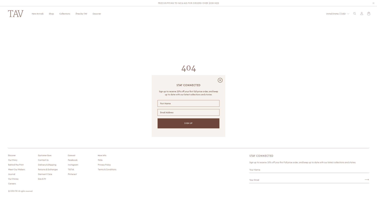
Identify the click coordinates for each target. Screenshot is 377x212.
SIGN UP (188, 123)
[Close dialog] (220, 80)
